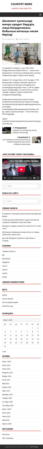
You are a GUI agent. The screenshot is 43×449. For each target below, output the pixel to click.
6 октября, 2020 (9, 39)
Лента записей (7, 299)
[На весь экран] (38, 178)
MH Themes (34, 447)
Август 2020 (6, 409)
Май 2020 (5, 420)
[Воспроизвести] (5, 178)
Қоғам (4, 277)
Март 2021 (6, 391)
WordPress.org (7, 306)
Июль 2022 (6, 369)
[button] (39, 14)
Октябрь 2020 (7, 402)
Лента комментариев (10, 302)
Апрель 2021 (7, 387)
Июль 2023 (6, 365)
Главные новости (8, 251)
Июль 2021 (6, 380)
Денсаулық (6, 259)
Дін (3, 255)
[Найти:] (21, 186)
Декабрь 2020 (7, 394)
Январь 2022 (6, 376)
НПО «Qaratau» (7, 438)
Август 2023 (6, 361)
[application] (21, 169)
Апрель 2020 (7, 424)
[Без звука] (34, 178)
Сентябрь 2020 (7, 405)
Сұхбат (4, 273)
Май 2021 (5, 383)
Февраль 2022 (7, 373)
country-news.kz (23, 39)
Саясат (4, 266)
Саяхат (4, 270)
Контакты (6, 434)
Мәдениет (6, 262)
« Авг (4, 351)
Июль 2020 (6, 413)
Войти (4, 295)
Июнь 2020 (6, 416)
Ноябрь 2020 (7, 398)
